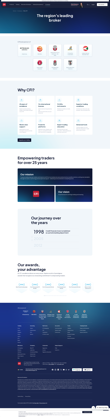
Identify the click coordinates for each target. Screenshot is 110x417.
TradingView (45, 332)
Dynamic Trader (58, 330)
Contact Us (57, 350)
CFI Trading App (46, 328)
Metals (19, 334)
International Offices (34, 351)
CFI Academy (20, 348)
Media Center (32, 356)
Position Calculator (71, 338)
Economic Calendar (71, 334)
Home (14, 10)
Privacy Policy (27, 396)
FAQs (56, 348)
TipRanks (69, 328)
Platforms (45, 325)
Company (19, 10)
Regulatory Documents (47, 351)
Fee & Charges (83, 330)
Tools (68, 325)
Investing (32, 325)
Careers (44, 350)
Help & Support (59, 345)
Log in (93, 4)
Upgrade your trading (24, 140)
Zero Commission (58, 328)
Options (31, 334)
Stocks (19, 330)
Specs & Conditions (83, 332)
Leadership (32, 350)
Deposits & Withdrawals (84, 328)
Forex (19, 328)
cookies (38, 414)
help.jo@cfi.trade (60, 364)
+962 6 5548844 (51, 364)
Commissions (57, 332)
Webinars (19, 350)
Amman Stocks (33, 330)
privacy (42, 414)
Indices (19, 336)
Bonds (19, 340)
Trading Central (70, 330)
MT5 (43, 330)
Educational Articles (21, 354)
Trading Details (83, 325)
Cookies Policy (20, 396)
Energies (19, 332)
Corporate (45, 345)
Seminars (19, 351)
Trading (19, 325)
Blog (18, 358)
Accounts (57, 325)
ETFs (19, 338)
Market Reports (21, 356)
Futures (19, 342)
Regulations (45, 348)
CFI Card (69, 336)
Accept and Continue (87, 412)
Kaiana (68, 332)
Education (20, 345)
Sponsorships (32, 354)
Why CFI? (25, 10)
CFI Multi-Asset (46, 334)
